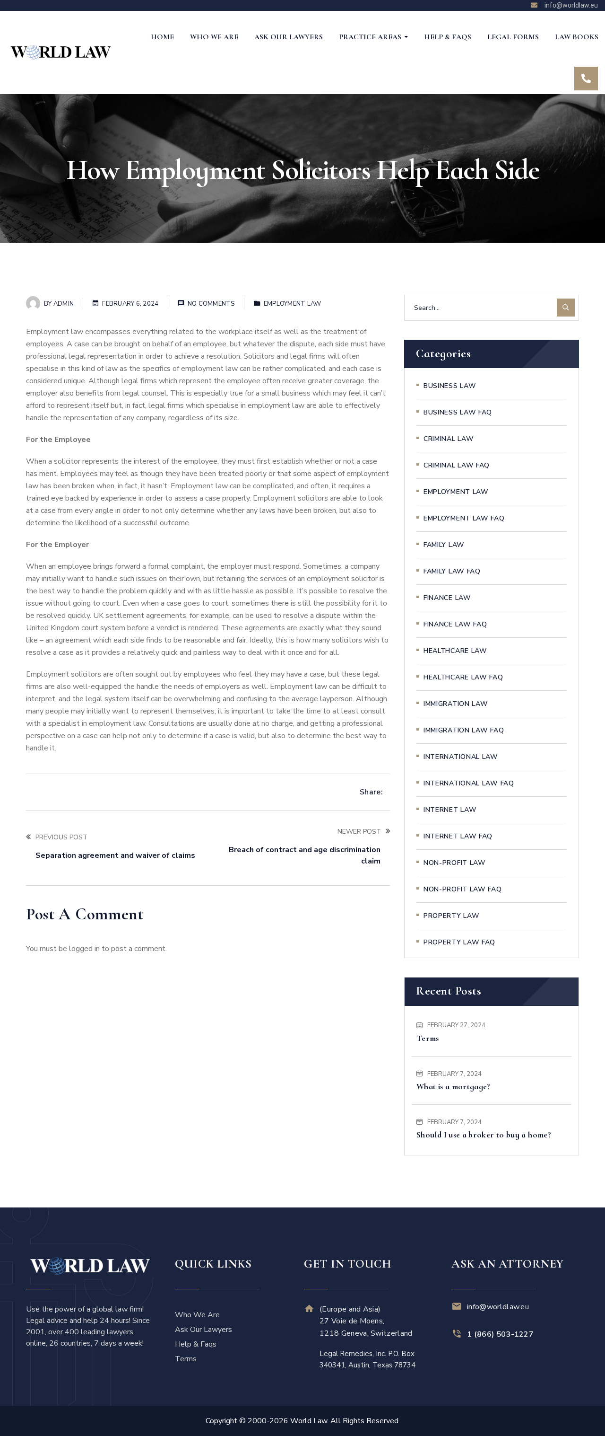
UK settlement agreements (139, 615)
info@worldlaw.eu (498, 1307)
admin (63, 304)
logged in (84, 948)
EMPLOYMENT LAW (292, 304)
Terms (427, 1038)
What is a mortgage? (453, 1086)
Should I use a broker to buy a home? (483, 1134)
